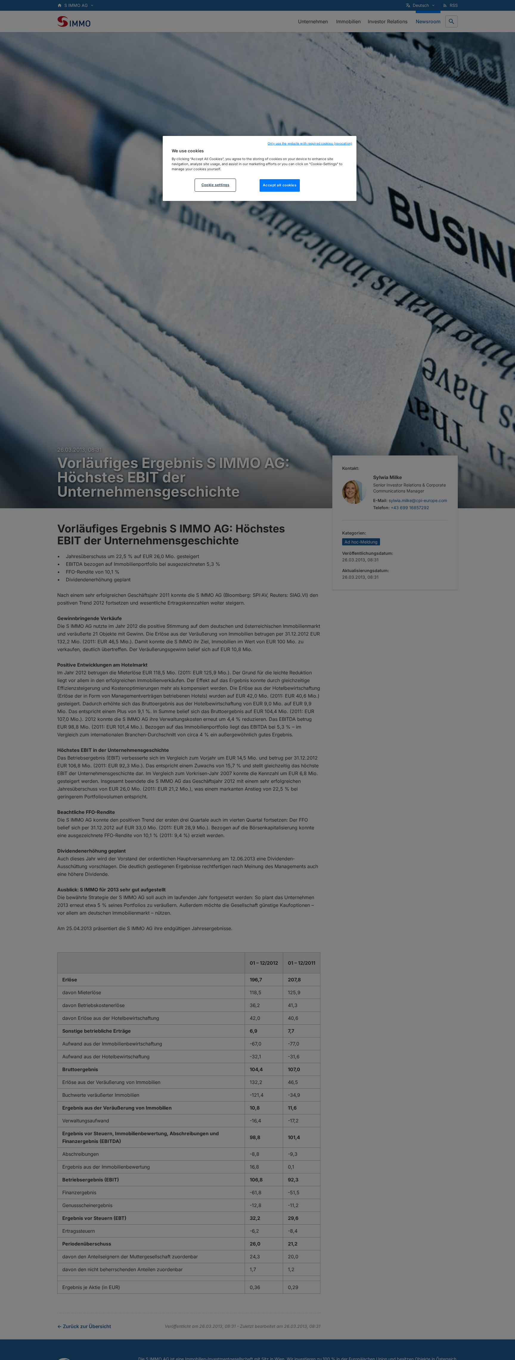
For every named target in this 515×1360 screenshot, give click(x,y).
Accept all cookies (279, 185)
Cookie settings (215, 185)
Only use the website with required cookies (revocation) (310, 143)
